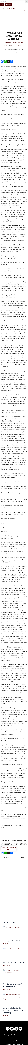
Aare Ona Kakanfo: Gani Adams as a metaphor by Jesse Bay (13, 1010)
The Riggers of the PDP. (12, 941)
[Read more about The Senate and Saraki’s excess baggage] (14, 975)
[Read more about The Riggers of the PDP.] (14, 932)
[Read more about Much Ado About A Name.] (14, 954)
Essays (8, 943)
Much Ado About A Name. (13, 962)
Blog (4, 943)
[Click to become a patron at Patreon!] (14, 848)
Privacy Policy (14, 1041)
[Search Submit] (2, 4)
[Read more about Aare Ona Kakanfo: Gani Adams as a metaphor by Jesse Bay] (14, 1000)
